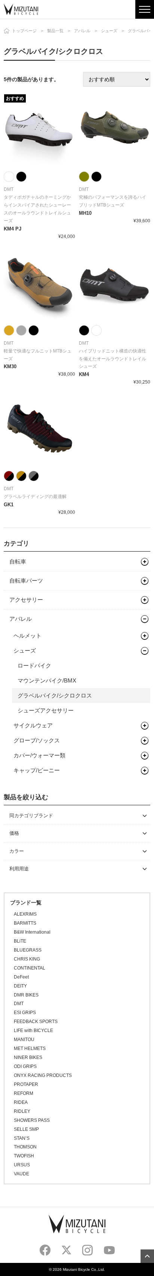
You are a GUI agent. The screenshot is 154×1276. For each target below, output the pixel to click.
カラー (16, 851)
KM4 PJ (12, 229)
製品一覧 (55, 30)
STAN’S (22, 1138)
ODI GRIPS (25, 1066)
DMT (19, 1003)
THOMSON (25, 1147)
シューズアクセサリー (46, 710)
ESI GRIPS (25, 1012)
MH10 (85, 213)
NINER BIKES (28, 1057)
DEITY (20, 986)
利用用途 (19, 868)
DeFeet (21, 977)
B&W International (32, 932)
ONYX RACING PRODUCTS (43, 1075)
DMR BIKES (26, 995)
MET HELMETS (30, 1048)
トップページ (24, 30)
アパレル (82, 30)
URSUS (22, 1164)
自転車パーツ (26, 580)
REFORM (23, 1093)
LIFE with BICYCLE (33, 1030)
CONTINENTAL (29, 968)
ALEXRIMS (25, 914)
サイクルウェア (33, 725)
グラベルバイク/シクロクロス (55, 695)
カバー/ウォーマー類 (39, 755)
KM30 (10, 366)
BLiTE (20, 941)
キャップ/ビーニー (36, 770)
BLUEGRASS (27, 950)
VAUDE (21, 1173)
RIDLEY (22, 1111)
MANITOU (24, 1039)
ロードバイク (34, 665)
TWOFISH (24, 1156)
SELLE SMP (26, 1129)
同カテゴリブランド (31, 815)
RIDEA (21, 1102)
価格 (14, 833)
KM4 (84, 374)
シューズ (109, 30)
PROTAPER (26, 1084)
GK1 (8, 504)
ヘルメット (27, 635)
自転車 (17, 561)
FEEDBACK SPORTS (36, 1021)
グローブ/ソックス (36, 740)
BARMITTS (25, 923)
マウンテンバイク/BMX (47, 680)
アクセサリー (26, 599)
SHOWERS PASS (32, 1120)
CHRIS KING (27, 959)
